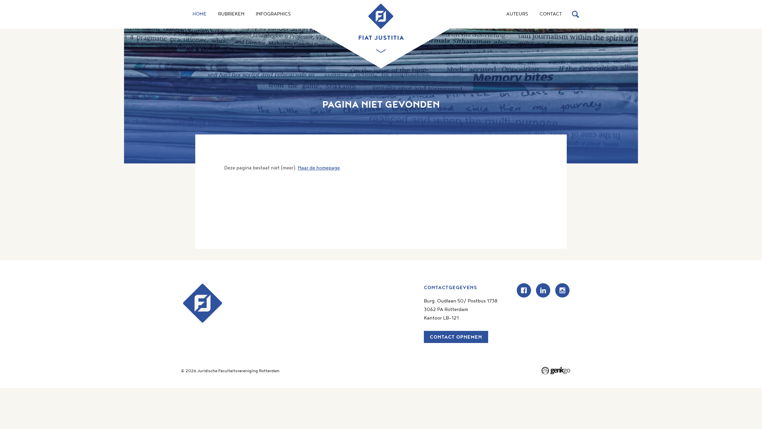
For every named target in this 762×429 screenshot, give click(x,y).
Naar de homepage (319, 168)
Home (199, 14)
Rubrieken (231, 14)
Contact (551, 14)
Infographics (273, 14)
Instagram (562, 290)
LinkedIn (543, 290)
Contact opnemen (456, 337)
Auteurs (517, 14)
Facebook (524, 290)
